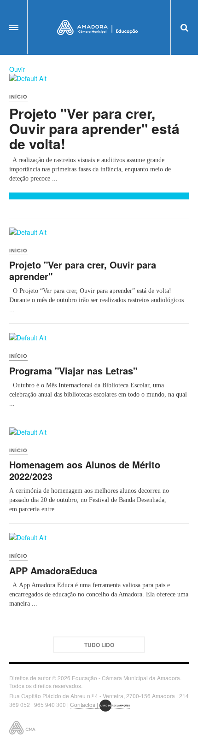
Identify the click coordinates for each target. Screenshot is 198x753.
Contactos (82, 704)
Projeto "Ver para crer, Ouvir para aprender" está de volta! (94, 128)
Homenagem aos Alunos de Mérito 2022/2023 (84, 470)
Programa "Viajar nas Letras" (73, 370)
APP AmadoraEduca (53, 570)
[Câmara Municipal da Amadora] (99, 27)
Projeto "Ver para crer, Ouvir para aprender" (82, 270)
